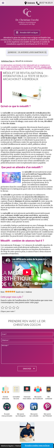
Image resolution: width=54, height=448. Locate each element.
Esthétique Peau (7, 61)
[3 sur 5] (10, 307)
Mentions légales (7, 446)
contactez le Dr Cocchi (13, 69)
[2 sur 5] (6, 307)
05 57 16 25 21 (46, 3)
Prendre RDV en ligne (29, 33)
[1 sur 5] (2, 307)
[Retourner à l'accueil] (27, 16)
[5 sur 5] (17, 307)
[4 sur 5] (13, 307)
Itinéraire (31, 3)
